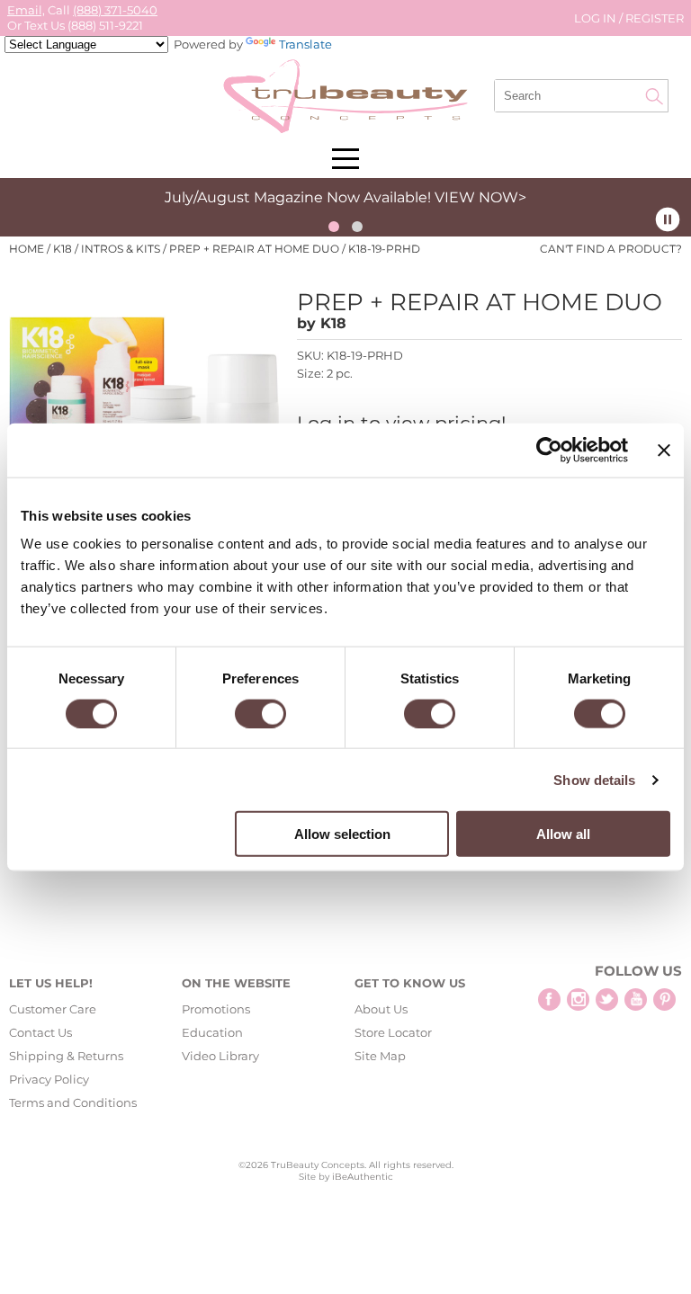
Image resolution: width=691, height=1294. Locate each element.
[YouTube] (635, 999)
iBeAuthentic (362, 1176)
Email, (26, 10)
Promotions (216, 1009)
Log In (596, 18)
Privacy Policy (49, 1079)
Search (654, 96)
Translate (305, 44)
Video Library (220, 1056)
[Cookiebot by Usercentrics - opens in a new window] (549, 449)
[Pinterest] (664, 999)
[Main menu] (345, 158)
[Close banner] (664, 449)
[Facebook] (549, 999)
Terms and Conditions (73, 1102)
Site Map (380, 1056)
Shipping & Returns (66, 1056)
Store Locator (393, 1032)
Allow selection (342, 834)
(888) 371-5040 (115, 10)
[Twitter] (607, 999)
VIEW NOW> (480, 197)
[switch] (260, 713)
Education (212, 1032)
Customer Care (52, 1009)
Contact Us (40, 1032)
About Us (381, 1009)
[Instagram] (578, 999)
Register (654, 18)
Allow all (563, 834)
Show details (594, 779)
